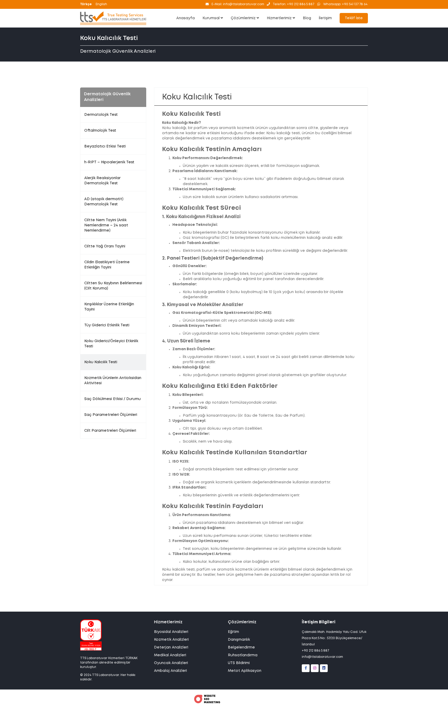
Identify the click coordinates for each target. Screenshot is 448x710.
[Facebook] (306, 668)
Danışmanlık (239, 639)
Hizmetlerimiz (280, 18)
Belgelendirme (241, 647)
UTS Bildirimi (239, 663)
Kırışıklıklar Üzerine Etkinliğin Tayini (109, 307)
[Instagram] (315, 668)
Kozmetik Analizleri (171, 639)
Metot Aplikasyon (244, 670)
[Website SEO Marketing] (207, 702)
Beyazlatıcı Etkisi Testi (105, 146)
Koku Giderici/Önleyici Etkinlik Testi (111, 344)
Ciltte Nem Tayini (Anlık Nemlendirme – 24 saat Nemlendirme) (106, 225)
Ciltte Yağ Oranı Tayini (104, 246)
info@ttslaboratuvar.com (322, 656)
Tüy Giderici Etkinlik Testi (106, 325)
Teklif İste (354, 18)
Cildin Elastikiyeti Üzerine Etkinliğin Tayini (107, 265)
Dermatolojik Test (101, 114)
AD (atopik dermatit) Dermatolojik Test (103, 202)
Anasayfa (185, 18)
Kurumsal (211, 18)
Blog (307, 18)
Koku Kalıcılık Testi (100, 362)
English (101, 4)
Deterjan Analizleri (171, 647)
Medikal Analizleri (170, 655)
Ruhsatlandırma (242, 655)
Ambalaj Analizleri (170, 670)
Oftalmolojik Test (100, 130)
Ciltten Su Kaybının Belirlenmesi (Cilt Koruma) (113, 286)
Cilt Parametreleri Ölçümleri (110, 430)
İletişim (325, 18)
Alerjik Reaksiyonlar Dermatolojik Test (102, 181)
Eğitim (233, 631)
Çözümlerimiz (244, 18)
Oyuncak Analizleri (171, 663)
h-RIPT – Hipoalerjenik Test (109, 162)
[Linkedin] (324, 668)
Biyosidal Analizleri (171, 631)
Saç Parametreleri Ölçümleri (110, 414)
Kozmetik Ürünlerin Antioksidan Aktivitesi (112, 380)
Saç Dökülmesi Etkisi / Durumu (112, 399)
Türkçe (86, 4)
